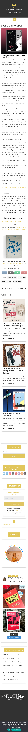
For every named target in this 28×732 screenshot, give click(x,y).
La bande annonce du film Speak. (11, 221)
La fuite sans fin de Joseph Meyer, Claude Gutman (14, 370)
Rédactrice (14, 12)
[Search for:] (14, 452)
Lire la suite (7, 339)
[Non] (26, 726)
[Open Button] (14, 19)
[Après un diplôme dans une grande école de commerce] (14, 596)
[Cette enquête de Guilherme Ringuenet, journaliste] (14, 620)
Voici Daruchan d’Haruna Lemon (12, 263)
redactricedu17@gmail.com (14, 9)
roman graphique (6, 281)
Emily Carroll (22, 277)
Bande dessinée (12, 277)
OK (9, 729)
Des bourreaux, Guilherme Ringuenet (13, 661)
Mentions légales (16, 729)
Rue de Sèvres (17, 281)
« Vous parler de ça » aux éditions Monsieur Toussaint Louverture (14, 230)
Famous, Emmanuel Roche (10, 679)
